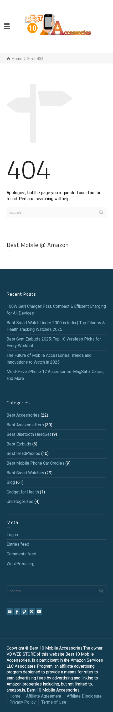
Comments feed (21, 553)
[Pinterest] (24, 611)
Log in (12, 534)
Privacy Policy (22, 702)
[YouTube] (39, 611)
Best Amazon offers (25, 424)
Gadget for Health (23, 492)
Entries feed (18, 544)
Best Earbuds (19, 444)
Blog (11, 482)
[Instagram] (32, 611)
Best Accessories (23, 415)
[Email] (10, 611)
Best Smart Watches (25, 472)
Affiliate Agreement (43, 696)
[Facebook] (17, 611)
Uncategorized (20, 501)
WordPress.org (20, 563)
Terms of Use (53, 702)
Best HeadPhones (23, 453)
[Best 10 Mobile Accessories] (58, 26)
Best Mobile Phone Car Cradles (35, 463)
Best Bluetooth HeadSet (29, 434)
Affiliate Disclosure (84, 696)
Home (14, 696)
